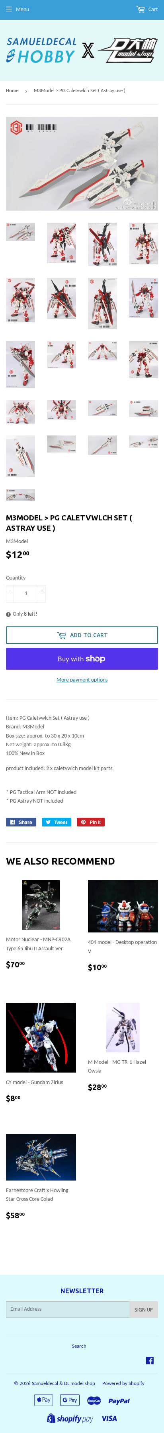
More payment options (82, 680)
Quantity (15, 578)
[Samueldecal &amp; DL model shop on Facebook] (150, 1362)
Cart (152, 10)
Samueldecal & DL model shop (63, 1383)
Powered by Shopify (123, 1383)
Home (12, 90)
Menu (22, 10)
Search (79, 1346)
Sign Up (144, 1309)
